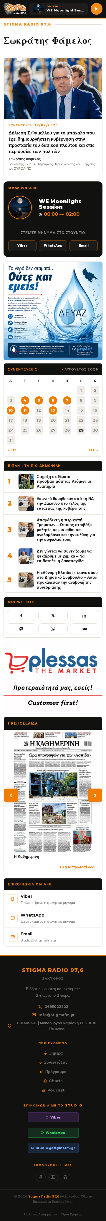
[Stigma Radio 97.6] (15, 9)
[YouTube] (53, 1177)
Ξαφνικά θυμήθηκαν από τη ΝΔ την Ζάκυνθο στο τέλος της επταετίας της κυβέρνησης (65, 503)
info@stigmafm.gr (57, 1015)
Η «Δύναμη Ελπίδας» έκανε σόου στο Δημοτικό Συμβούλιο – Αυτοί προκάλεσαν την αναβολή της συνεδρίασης (67, 580)
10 (11, 410)
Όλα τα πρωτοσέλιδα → (79, 867)
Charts (56, 1080)
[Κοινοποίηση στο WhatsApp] (52, 628)
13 (53, 410)
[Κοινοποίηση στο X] (52, 615)
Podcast (55, 1090)
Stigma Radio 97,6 (44, 1196)
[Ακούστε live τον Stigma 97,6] (96, 9)
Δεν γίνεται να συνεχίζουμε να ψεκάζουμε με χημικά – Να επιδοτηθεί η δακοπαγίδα (64, 556)
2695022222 (56, 1006)
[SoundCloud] (65, 1177)
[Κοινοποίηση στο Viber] (21, 628)
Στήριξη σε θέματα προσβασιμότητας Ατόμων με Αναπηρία (64, 481)
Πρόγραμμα (56, 1071)
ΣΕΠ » (93, 450)
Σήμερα (56, 1053)
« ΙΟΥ (12, 450)
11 (25, 410)
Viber (22, 245)
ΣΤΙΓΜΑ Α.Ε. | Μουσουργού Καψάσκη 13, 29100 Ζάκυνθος (57, 1026)
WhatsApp (53, 245)
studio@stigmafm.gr (55, 1148)
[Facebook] (41, 1177)
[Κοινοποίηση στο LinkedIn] (84, 615)
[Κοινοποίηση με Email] (84, 628)
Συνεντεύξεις (55, 1062)
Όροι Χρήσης (71, 1214)
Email (84, 245)
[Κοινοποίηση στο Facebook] (21, 615)
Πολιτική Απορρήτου (40, 1214)
